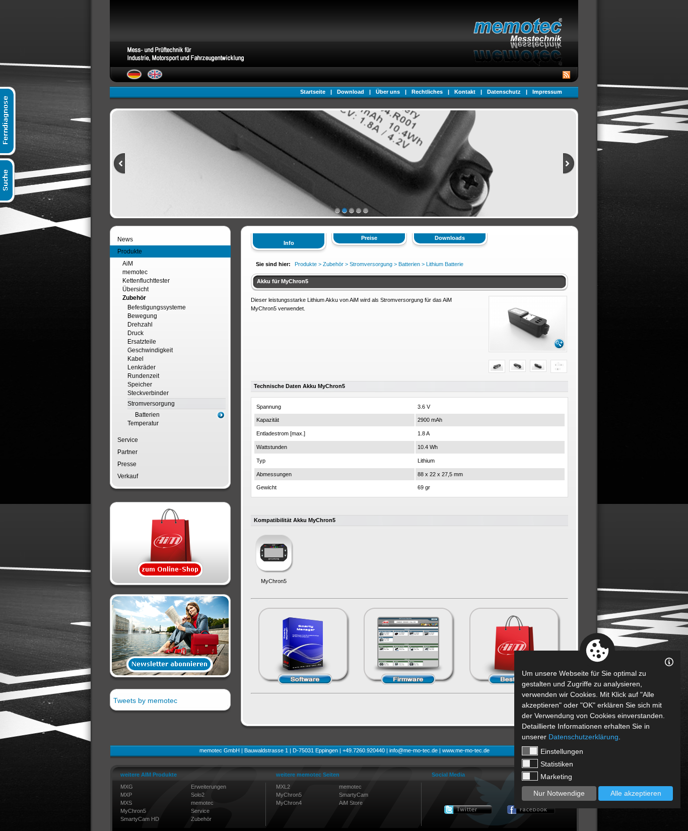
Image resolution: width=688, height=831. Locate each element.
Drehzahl (140, 324)
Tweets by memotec (145, 700)
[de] (134, 78)
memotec (135, 272)
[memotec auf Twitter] (468, 809)
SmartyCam (353, 795)
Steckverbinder (148, 393)
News (125, 239)
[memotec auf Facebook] (531, 809)
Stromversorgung (151, 403)
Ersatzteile (141, 341)
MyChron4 (289, 803)
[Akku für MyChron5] (528, 349)
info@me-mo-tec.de (413, 750)
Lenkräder (141, 367)
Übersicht (135, 289)
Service (127, 439)
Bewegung (142, 315)
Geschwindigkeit (150, 350)
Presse (126, 464)
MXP (126, 795)
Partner (127, 452)
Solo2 (197, 795)
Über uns (388, 92)
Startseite (312, 92)
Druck (135, 333)
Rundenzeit (143, 375)
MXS (126, 803)
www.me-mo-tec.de (466, 750)
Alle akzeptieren (635, 793)
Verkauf (127, 476)
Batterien (147, 414)
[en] (155, 78)
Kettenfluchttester (146, 280)
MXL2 (283, 787)
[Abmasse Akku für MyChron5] (559, 369)
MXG (126, 787)
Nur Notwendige (559, 793)
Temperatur (143, 423)
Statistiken (556, 764)
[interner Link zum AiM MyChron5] (273, 572)
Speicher (139, 384)
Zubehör (134, 297)
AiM (127, 263)
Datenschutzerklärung (583, 737)
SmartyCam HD (139, 819)
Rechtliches (427, 92)
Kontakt (464, 92)
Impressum (547, 92)
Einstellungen (561, 751)
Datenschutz (504, 92)
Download (350, 92)
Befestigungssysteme (156, 307)
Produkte (129, 251)
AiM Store (351, 803)
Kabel (135, 358)
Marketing (556, 777)
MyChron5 (133, 811)
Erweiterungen (208, 787)
